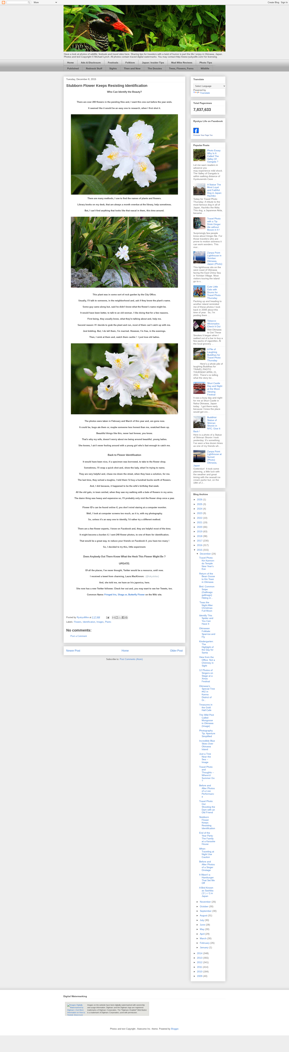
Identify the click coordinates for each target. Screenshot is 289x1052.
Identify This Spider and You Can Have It (206, 619)
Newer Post (73, 650)
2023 (200, 513)
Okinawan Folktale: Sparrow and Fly (207, 632)
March (203, 938)
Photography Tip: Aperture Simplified (207, 733)
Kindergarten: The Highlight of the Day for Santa (206, 647)
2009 (200, 976)
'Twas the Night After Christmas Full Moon (206, 606)
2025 (200, 504)
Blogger (174, 1029)
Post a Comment (78, 636)
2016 (200, 545)
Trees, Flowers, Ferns (181, 68)
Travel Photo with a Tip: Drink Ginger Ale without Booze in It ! (214, 224)
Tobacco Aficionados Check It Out (213, 323)
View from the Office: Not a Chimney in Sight (207, 661)
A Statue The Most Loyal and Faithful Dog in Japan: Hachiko (214, 190)
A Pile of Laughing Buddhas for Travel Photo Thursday (214, 355)
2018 (200, 536)
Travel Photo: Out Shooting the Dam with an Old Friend (207, 807)
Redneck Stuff (94, 68)
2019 (200, 531)
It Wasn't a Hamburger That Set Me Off (207, 878)
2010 (200, 971)
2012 (200, 962)
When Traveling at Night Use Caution (206, 852)
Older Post (176, 650)
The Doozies (155, 68)
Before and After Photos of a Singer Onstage (207, 865)
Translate (205, 93)
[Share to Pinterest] (126, 617)
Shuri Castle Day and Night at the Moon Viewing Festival (214, 389)
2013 (200, 957)
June (203, 924)
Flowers (77, 622)
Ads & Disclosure (91, 62)
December (206, 553)
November (206, 901)
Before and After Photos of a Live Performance (207, 791)
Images (100, 622)
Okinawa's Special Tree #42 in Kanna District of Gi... (207, 693)
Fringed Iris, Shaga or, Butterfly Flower (124, 594)
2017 (200, 540)
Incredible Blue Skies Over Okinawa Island (207, 744)
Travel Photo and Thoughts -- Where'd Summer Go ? (207, 774)
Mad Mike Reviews (181, 62)
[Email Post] (107, 617)
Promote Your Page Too (203, 135)
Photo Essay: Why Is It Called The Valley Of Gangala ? (214, 156)
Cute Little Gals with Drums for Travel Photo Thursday (214, 292)
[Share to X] (120, 617)
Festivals (113, 62)
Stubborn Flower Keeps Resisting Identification (207, 823)
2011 (200, 967)
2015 (200, 550)
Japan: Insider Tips (153, 62)
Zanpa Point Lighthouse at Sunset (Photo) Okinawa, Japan (207, 458)
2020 (200, 527)
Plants (108, 622)
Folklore (130, 62)
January (204, 947)
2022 (200, 518)
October (204, 906)
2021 (200, 522)
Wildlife (205, 68)
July (202, 920)
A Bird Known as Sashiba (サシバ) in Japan (206, 891)
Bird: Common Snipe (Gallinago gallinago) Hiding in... (206, 592)
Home (70, 62)
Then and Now (132, 68)
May (202, 929)
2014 (200, 953)
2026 (200, 499)
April (202, 934)
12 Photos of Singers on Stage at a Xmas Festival (206, 676)
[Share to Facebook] (123, 617)
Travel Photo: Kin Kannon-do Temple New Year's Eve (207, 563)
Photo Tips (206, 62)
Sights (113, 68)
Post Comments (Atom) (131, 659)
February (205, 943)
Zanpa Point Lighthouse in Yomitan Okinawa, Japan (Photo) (214, 258)
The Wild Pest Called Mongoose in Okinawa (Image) (206, 720)
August (204, 915)
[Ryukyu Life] (196, 132)
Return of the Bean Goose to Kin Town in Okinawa (207, 577)
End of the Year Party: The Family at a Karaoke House (207, 838)
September (206, 911)
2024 (200, 508)
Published (73, 68)
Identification (89, 622)
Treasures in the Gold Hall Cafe (205, 707)
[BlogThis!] (116, 617)
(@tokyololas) (152, 576)
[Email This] (113, 617)
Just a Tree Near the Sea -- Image (205, 758)
